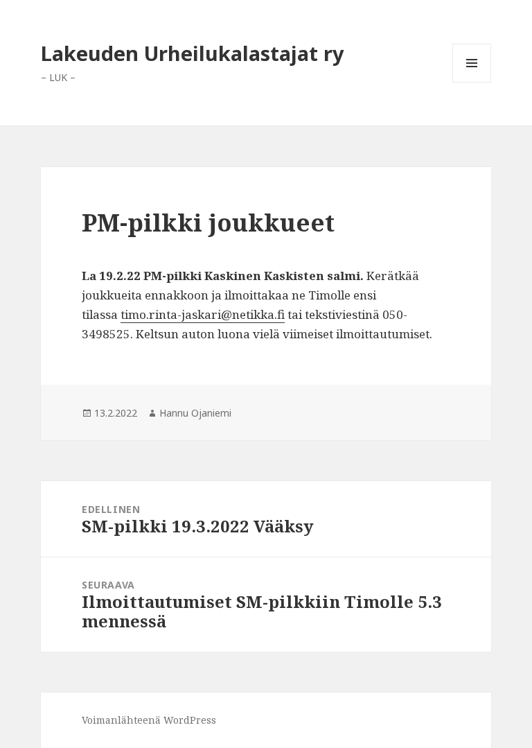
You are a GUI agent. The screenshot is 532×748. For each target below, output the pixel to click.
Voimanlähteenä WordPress (149, 720)
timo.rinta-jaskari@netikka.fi (203, 314)
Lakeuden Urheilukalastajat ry (192, 53)
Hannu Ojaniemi (195, 412)
